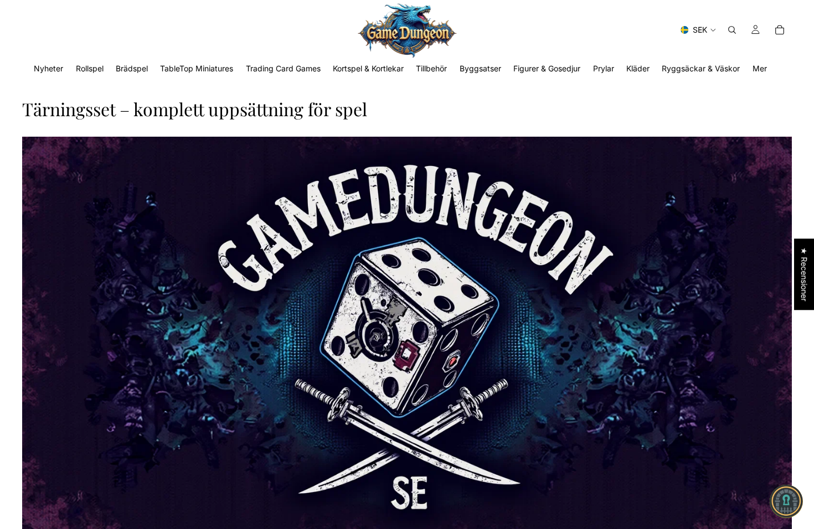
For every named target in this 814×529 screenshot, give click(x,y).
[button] (786, 501)
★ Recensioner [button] (804, 274)
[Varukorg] (779, 30)
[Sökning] (732, 30)
